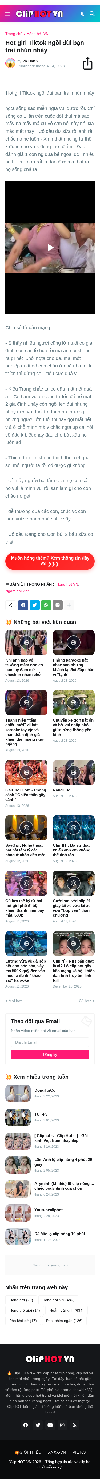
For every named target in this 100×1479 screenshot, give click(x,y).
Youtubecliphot (48, 1209)
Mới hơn (16, 1001)
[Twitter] (35, 605)
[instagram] (62, 1425)
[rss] (74, 1425)
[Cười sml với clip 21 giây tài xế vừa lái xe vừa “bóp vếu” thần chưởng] (74, 883)
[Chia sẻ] (90, 63)
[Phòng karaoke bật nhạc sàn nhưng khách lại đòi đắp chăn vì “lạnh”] (74, 642)
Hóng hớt (21, 1300)
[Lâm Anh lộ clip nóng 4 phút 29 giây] (18, 1165)
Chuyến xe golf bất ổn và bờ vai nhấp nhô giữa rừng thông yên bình (73, 727)
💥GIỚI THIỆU (27, 1452)
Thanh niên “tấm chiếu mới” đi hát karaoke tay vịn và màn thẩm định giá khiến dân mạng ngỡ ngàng (24, 732)
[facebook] (25, 1425)
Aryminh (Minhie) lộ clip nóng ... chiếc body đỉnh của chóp (64, 1185)
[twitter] (38, 1425)
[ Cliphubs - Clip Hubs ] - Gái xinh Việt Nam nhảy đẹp (61, 1138)
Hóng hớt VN (38, 34)
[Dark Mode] (83, 13)
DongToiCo (44, 1090)
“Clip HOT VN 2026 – (27, 1462)
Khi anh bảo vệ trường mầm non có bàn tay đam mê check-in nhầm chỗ (24, 667)
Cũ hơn (85, 1001)
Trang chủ (13, 34)
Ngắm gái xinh (17, 591)
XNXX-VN (57, 1452)
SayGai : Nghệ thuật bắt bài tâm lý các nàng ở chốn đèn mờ (25, 850)
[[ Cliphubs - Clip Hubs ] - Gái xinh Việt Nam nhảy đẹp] (18, 1141)
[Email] (58, 605)
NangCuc (61, 790)
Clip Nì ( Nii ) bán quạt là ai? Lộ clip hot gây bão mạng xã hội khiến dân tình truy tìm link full (74, 970)
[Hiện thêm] (69, 605)
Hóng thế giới (24, 1310)
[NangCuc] (74, 772)
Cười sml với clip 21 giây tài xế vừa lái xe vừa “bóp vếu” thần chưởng (72, 908)
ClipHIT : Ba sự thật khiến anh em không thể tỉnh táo (71, 850)
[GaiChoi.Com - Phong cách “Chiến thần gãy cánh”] (26, 772)
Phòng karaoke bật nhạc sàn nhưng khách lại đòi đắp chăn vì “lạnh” (73, 667)
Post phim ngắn (64, 1321)
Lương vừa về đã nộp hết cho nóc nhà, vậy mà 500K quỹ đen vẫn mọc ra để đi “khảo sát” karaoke (25, 970)
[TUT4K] (18, 1117)
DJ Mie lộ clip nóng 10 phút (59, 1233)
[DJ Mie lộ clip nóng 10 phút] (18, 1236)
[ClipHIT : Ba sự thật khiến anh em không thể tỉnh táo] (74, 827)
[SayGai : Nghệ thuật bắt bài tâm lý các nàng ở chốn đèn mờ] (26, 827)
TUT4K (40, 1114)
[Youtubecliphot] (18, 1213)
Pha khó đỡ (23, 1321)
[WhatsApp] (46, 605)
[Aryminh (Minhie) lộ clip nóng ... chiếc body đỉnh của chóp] (18, 1189)
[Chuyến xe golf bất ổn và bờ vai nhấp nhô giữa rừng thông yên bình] (74, 702)
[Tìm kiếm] (93, 13)
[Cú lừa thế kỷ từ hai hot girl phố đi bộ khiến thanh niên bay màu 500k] (26, 883)
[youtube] (50, 1425)
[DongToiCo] (18, 1093)
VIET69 (79, 1452)
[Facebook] (23, 605)
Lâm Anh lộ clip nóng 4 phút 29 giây (63, 1162)
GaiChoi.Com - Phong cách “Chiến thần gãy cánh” (25, 795)
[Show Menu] (7, 13)
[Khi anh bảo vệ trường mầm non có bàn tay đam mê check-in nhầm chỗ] (26, 642)
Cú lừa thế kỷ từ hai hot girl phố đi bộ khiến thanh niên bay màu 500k (24, 908)
